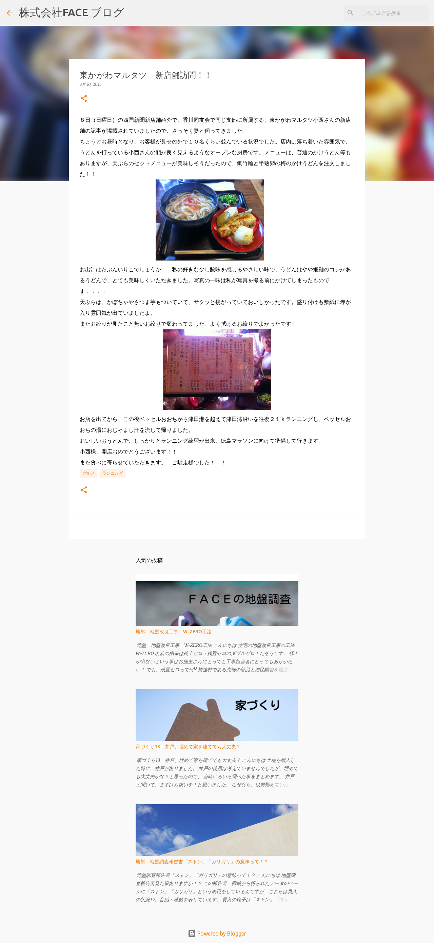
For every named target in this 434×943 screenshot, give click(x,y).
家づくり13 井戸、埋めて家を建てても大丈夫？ (188, 746)
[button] (84, 98)
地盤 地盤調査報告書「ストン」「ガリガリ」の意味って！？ (202, 861)
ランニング (112, 473)
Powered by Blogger (221, 933)
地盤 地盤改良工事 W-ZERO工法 (174, 631)
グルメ (88, 473)
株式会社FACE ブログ (71, 12)
